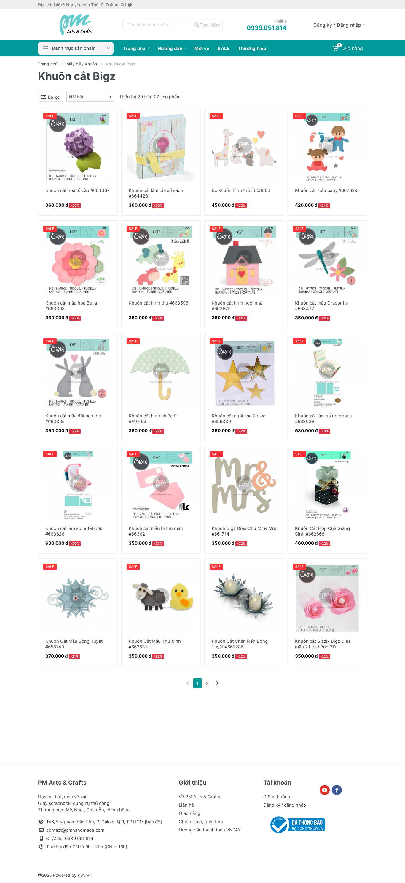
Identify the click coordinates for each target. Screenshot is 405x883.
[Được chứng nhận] (296, 824)
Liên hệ (186, 805)
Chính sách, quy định (201, 821)
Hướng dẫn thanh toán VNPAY (210, 830)
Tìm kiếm (210, 25)
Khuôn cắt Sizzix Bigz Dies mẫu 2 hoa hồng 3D (323, 644)
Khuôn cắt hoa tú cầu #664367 (77, 190)
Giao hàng (189, 813)
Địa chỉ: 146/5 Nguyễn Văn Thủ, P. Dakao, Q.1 (83, 5)
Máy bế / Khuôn (81, 63)
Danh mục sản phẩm (73, 48)
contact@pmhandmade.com (75, 830)
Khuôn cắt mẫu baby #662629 (326, 190)
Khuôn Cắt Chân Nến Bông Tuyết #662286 (240, 644)
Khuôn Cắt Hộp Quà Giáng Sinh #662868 (322, 531)
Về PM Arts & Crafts (199, 796)
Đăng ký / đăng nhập (284, 805)
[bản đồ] (153, 822)
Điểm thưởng (276, 796)
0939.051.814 (267, 27)
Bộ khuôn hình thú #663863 (241, 190)
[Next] (217, 683)
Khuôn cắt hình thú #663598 (158, 303)
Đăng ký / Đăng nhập (337, 25)
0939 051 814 (79, 838)
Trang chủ (48, 63)
